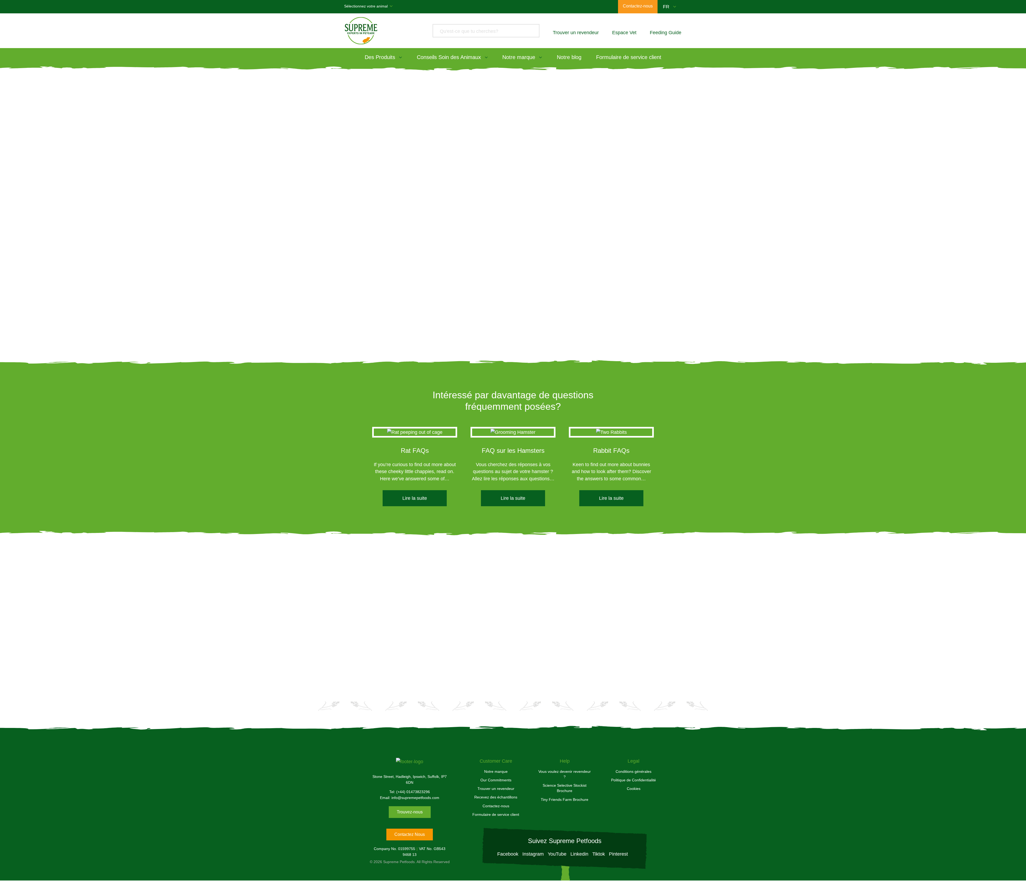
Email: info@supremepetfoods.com (409, 798)
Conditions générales (633, 771)
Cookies (633, 788)
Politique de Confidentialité (633, 780)
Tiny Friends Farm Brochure (564, 799)
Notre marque (518, 57)
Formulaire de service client (628, 57)
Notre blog (569, 57)
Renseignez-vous (565, 648)
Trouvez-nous (410, 812)
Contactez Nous (409, 834)
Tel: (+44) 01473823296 (409, 792)
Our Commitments (495, 780)
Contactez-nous (496, 806)
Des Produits (380, 57)
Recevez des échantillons (495, 797)
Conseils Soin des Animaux (449, 57)
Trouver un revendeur (495, 788)
